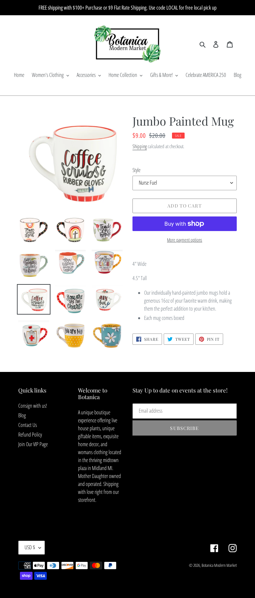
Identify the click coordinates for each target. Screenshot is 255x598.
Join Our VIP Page (33, 444)
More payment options (184, 240)
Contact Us (27, 425)
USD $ (30, 547)
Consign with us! (32, 405)
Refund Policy (30, 434)
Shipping (139, 146)
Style (136, 170)
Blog (22, 415)
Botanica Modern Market (219, 565)
